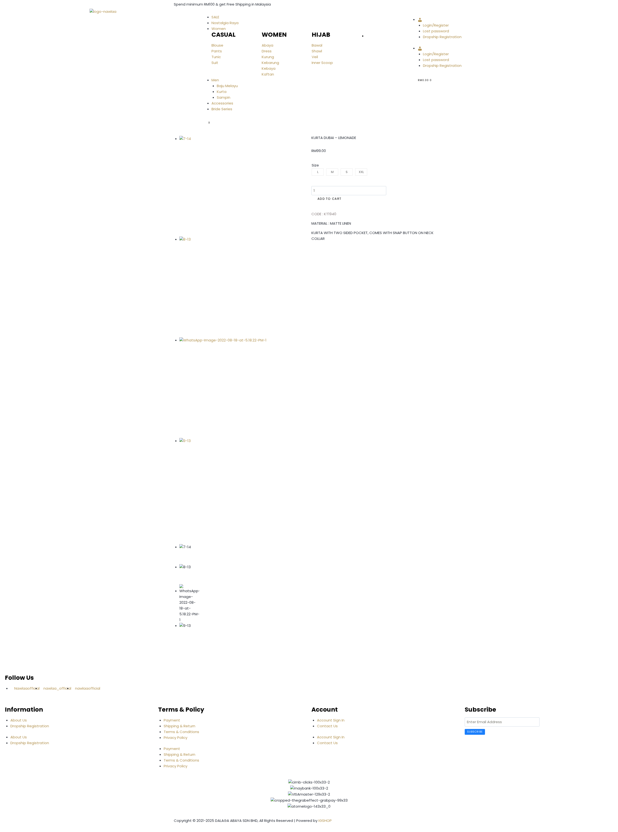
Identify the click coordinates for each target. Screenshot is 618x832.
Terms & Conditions (181, 731)
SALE (215, 17)
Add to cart (329, 198)
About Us (18, 720)
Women (218, 28)
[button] (312, 253)
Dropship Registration (442, 36)
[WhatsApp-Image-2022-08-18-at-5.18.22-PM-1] (229, 387)
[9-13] (229, 488)
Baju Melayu (227, 85)
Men (215, 80)
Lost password (436, 31)
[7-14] (229, 186)
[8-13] (229, 286)
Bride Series (221, 108)
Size (315, 165)
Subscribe (475, 732)
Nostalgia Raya (225, 22)
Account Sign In (330, 720)
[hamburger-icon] (208, 13)
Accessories (222, 103)
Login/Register (436, 25)
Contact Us (327, 725)
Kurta (221, 91)
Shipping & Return (179, 725)
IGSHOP (325, 820)
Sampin (223, 97)
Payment (172, 720)
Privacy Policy (175, 737)
